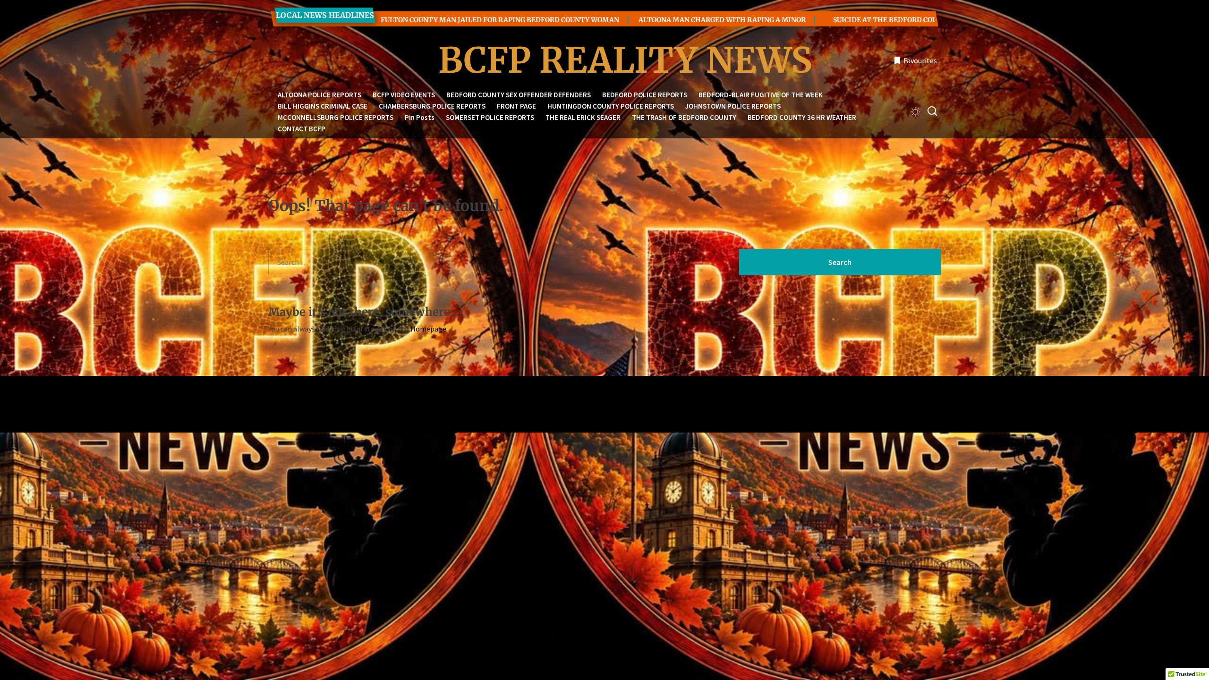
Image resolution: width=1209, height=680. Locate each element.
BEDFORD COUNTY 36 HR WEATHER (802, 117)
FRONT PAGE (516, 106)
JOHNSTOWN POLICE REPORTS (733, 106)
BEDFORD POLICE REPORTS (644, 94)
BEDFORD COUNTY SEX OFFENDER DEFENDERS (518, 94)
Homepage (428, 328)
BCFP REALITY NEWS (604, 61)
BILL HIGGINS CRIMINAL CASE (322, 106)
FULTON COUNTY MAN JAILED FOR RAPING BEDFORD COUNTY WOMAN (444, 20)
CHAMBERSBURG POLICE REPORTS (432, 106)
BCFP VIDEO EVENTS (404, 94)
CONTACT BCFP (301, 128)
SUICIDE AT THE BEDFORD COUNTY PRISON (850, 20)
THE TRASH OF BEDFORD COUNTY (684, 117)
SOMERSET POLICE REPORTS (490, 117)
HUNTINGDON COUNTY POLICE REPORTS (610, 106)
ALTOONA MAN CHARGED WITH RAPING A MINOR (666, 20)
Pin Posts (419, 117)
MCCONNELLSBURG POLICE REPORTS (335, 117)
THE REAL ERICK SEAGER (583, 117)
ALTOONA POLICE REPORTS (319, 94)
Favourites (920, 60)
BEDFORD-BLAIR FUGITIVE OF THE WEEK (760, 94)
